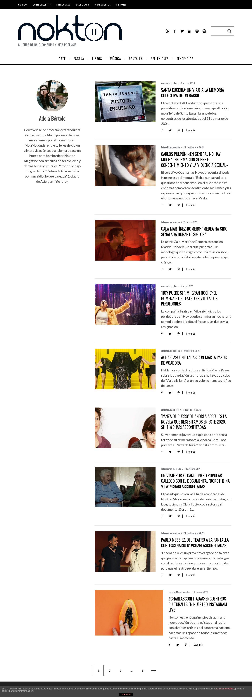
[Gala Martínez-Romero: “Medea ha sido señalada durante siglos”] (125, 240)
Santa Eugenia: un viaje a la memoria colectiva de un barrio (192, 93)
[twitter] (182, 31)
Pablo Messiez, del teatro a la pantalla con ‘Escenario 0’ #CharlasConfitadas (195, 542)
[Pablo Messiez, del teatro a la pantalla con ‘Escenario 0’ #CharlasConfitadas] (125, 551)
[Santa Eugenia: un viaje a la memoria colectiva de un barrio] (125, 101)
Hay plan (22, 4)
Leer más (190, 130)
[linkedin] (189, 31)
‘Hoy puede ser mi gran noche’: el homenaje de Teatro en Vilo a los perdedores (189, 298)
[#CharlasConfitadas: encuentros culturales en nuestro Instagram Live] (129, 612)
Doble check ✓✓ (42, 4)
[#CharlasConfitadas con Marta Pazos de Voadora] (125, 369)
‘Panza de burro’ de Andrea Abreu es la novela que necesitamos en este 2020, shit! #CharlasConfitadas (194, 421)
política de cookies (224, 688)
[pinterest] (178, 130)
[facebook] (175, 31)
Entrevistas (63, 4)
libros (176, 409)
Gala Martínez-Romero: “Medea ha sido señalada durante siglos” (194, 231)
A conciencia (82, 4)
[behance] (204, 31)
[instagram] (197, 31)
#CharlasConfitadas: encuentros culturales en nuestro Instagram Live (197, 604)
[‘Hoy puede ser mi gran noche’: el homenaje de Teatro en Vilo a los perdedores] (125, 304)
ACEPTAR (126, 695)
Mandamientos (103, 4)
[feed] (167, 31)
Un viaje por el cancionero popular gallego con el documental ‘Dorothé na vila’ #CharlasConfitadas (195, 481)
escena (164, 83)
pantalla (177, 469)
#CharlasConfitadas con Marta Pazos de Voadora (194, 360)
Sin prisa (121, 4)
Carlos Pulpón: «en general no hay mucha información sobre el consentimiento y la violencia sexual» (194, 159)
